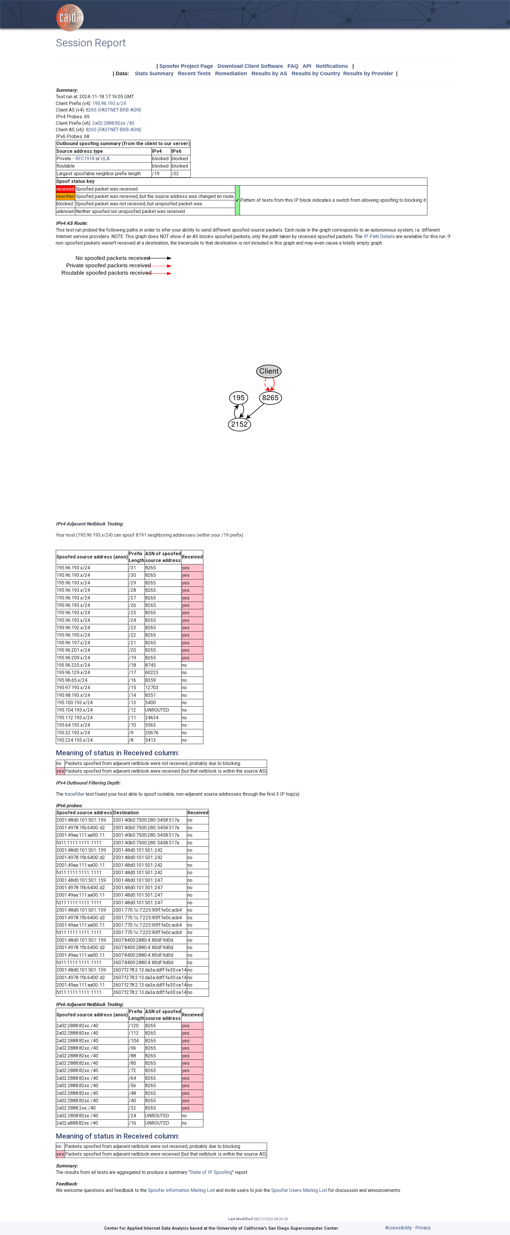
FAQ (292, 66)
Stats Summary (154, 73)
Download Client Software (250, 66)
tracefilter (74, 794)
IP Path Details (379, 236)
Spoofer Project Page (186, 66)
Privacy (423, 1228)
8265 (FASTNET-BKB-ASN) (113, 110)
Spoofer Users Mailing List (299, 1190)
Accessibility (398, 1228)
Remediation (231, 73)
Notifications (332, 66)
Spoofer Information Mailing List (181, 1190)
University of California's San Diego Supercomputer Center (277, 1228)
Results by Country (316, 73)
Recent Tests (194, 73)
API (307, 66)
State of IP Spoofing (211, 1172)
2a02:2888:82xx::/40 (113, 123)
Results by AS (269, 73)
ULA (105, 158)
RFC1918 (84, 158)
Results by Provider (368, 73)
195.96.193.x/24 (109, 103)
